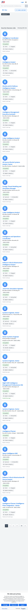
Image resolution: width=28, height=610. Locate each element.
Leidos (3, 507)
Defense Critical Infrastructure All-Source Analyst (13, 478)
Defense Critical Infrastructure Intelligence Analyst (12, 264)
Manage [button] (5, 605)
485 (21, 525)
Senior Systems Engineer (10, 337)
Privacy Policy (4, 608)
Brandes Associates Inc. (7, 314)
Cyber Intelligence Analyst (11, 138)
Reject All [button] (14, 605)
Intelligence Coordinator (10, 38)
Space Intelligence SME (10, 453)
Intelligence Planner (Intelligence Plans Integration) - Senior (13, 504)
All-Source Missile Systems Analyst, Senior (11, 163)
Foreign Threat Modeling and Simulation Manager (11, 187)
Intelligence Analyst (8, 62)
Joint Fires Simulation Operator (12, 289)
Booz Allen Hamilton (7, 39)
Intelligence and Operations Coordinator (11, 237)
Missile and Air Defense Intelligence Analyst (10, 87)
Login (22, 2)
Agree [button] (22, 605)
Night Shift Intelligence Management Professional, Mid (12, 384)
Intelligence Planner (9, 431)
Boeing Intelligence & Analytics (9, 338)
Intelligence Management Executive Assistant (10, 113)
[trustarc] (23, 608)
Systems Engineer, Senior (10, 313)
